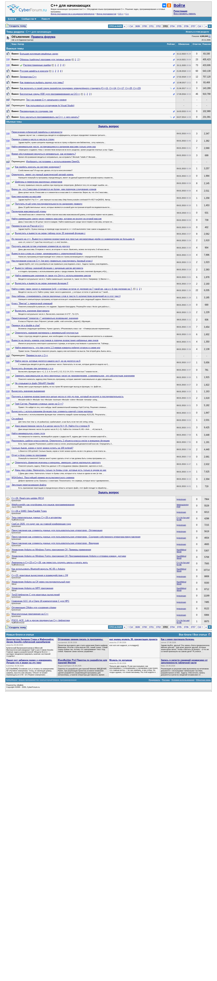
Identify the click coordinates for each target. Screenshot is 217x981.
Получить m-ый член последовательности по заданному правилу (48, 204)
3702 (158, 26)
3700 (144, 26)
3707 (193, 26)
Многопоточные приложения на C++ (30, 614)
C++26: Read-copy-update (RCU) (28, 498)
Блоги (11, 19)
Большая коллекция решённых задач (39, 53)
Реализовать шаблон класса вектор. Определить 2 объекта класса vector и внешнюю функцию (61, 440)
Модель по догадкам (120, 660)
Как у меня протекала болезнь (177, 639)
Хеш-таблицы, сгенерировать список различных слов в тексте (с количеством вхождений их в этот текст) (66, 296)
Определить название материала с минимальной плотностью (46, 332)
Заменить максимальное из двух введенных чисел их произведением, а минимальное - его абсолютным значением (75, 375)
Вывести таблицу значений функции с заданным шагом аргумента (49, 268)
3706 (186, 26)
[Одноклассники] (169, 5)
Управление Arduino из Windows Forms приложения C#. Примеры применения (51, 549)
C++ (127, 14)
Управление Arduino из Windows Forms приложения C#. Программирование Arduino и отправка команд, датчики (69, 556)
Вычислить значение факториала (32, 310)
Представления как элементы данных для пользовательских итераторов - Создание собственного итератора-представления (76, 537)
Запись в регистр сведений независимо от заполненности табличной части (184, 661)
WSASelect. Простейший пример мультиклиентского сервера (43, 477)
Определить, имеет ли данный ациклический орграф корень (43, 174)
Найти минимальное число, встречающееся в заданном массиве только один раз (54, 146)
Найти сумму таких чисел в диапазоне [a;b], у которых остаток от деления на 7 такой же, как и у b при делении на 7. (72, 289)
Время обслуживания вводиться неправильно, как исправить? (44, 154)
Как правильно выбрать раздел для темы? (42, 82)
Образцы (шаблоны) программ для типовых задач (45, 59)
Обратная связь (203, 680)
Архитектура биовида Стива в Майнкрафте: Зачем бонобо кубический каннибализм (30, 640)
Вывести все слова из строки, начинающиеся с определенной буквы (47, 253)
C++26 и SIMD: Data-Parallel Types (29, 511)
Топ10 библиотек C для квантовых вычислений (36, 594)
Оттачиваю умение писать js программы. (80, 639)
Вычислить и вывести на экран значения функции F (41, 283)
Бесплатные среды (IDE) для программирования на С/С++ (50, 94)
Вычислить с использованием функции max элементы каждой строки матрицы (52, 411)
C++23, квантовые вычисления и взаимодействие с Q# (40, 575)
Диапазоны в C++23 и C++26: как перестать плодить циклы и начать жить (50, 562)
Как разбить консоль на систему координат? (38, 167)
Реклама (166, 680)
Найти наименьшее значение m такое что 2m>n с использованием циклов (53, 275)
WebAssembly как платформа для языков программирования (43, 504)
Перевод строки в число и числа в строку (33, 139)
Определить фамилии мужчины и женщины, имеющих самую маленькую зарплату (58, 462)
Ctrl (130, 26)
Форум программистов (106, 14)
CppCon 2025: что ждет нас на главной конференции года (41, 524)
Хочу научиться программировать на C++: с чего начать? (49, 117)
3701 (151, 26)
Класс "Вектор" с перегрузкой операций (32, 303)
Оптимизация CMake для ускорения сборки (34, 607)
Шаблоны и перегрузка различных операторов (38, 182)
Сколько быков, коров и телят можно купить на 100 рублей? (42, 448)
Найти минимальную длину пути (28, 433)
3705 (179, 26)
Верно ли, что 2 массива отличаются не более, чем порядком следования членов (54, 189)
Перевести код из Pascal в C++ (28, 226)
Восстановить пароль (185, 13)
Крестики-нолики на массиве (26, 196)
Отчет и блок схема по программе (29, 455)
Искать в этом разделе (197, 32)
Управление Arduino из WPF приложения (32, 588)
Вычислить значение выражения (28, 391)
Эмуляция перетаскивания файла (29, 485)
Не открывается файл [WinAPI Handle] (34, 383)
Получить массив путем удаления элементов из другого (41, 246)
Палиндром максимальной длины (29, 211)
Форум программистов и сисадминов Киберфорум (72, 14)
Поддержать (154, 680)
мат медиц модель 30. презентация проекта (133, 639)
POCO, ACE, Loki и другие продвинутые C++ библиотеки (41, 620)
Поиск (45, 19)
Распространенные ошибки (37, 65)
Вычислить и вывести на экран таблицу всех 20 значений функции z (50, 233)
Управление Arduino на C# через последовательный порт (41, 582)
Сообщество (28, 19)
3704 (172, 26)
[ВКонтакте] (164, 5)
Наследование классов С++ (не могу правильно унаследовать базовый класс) (52, 261)
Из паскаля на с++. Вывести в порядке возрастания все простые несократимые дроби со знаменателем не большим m (73, 239)
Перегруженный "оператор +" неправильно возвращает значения (45, 318)
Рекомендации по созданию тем (36, 111)
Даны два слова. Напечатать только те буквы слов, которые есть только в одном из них (60, 470)
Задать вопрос (108, 126)
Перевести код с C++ (37, 355)
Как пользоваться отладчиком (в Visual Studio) (50, 105)
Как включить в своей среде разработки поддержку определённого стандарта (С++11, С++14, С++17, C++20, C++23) (80, 88)
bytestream (181, 499)
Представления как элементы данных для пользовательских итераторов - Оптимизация (57, 530)
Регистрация (180, 11)
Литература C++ (28, 76)
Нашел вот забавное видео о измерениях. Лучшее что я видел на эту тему (29, 661)
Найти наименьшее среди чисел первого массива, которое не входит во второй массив (57, 218)
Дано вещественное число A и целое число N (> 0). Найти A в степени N (52, 426)
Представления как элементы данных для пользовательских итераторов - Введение (55, 543)
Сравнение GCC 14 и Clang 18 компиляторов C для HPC (40, 601)
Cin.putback (17, 418)
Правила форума (43, 36)
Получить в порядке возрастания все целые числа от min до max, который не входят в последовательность (68, 396)
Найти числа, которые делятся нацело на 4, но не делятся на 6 (47, 361)
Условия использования (182, 680)
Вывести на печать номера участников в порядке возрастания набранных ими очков (55, 340)
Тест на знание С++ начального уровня (46, 99)
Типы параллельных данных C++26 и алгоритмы (37, 517)
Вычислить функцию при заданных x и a (32, 368)
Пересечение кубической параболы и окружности (37, 132)
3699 (137, 26)
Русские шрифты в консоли (34, 71)
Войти (179, 5)
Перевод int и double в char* (26, 325)
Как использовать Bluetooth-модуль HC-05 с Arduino (38, 569)
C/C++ (120, 14)
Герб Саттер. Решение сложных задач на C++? (39, 404)
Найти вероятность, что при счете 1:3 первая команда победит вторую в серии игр (57, 347)
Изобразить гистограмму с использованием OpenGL (53, 161)
